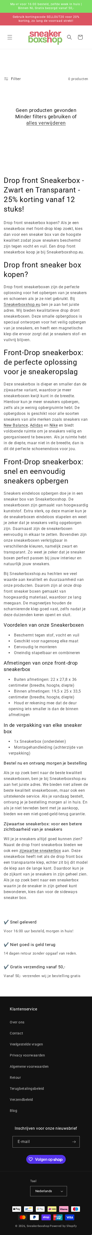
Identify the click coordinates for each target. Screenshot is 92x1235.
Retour (15, 1077)
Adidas (36, 425)
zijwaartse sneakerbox (40, 850)
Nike (54, 425)
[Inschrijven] (74, 1142)
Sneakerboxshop (38, 1226)
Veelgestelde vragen (26, 1044)
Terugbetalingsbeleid (27, 1089)
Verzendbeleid (21, 1100)
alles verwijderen (46, 123)
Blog (13, 1111)
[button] (9, 37)
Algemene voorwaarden (29, 1066)
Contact (16, 1033)
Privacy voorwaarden (27, 1055)
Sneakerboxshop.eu (22, 304)
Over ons (17, 1022)
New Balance (16, 425)
